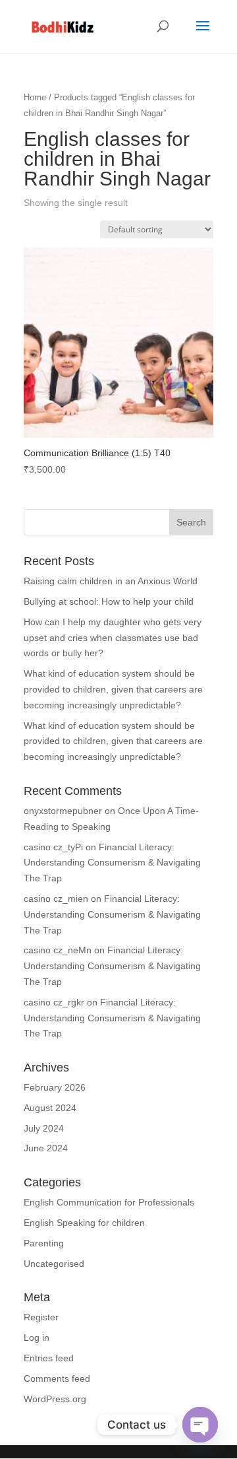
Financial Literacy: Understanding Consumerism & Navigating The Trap (112, 863)
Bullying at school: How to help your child (109, 601)
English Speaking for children (84, 1222)
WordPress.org (55, 1399)
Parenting (44, 1243)
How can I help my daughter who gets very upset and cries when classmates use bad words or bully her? (112, 638)
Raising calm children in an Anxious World (111, 581)
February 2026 (55, 1087)
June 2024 (46, 1148)
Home (35, 97)
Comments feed (57, 1378)
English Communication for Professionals (109, 1202)
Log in (36, 1337)
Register (41, 1317)
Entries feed (49, 1358)
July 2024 (44, 1128)
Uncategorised (54, 1263)
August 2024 (50, 1108)
